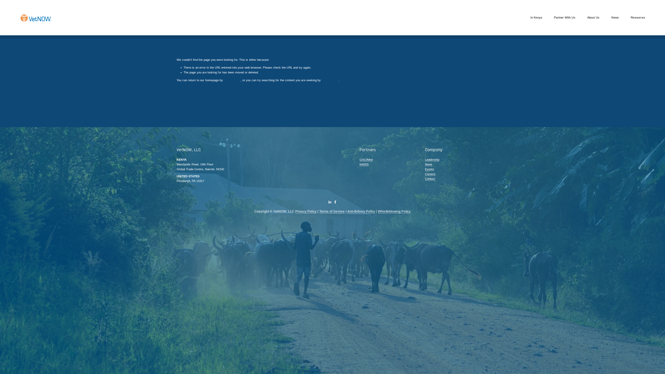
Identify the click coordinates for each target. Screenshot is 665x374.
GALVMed (366, 159)
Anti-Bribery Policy (361, 211)
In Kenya (536, 17)
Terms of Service (332, 211)
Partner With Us (564, 17)
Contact (430, 178)
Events (429, 169)
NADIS (364, 164)
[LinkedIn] (329, 202)
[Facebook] (335, 202)
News (428, 164)
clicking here (232, 80)
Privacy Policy (306, 211)
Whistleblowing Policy (394, 211)
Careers (430, 174)
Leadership (432, 159)
